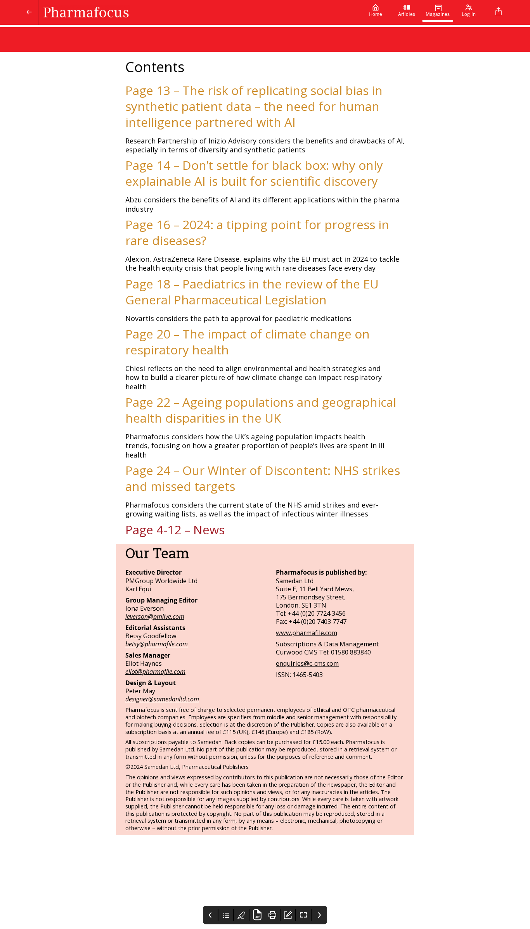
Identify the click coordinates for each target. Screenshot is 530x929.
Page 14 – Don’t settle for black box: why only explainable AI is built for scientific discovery (254, 173)
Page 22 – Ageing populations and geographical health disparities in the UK (260, 410)
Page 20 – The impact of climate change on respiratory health (247, 341)
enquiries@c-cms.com (307, 663)
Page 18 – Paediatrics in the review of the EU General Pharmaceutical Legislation (252, 291)
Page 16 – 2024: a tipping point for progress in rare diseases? (257, 232)
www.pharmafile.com (306, 633)
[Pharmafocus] (199, 12)
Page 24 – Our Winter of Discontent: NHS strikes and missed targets (262, 478)
